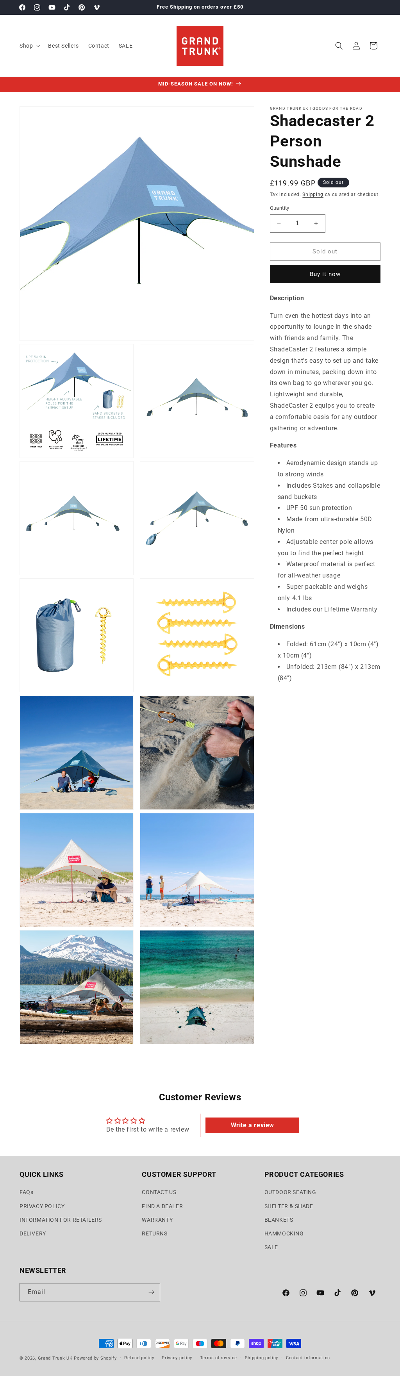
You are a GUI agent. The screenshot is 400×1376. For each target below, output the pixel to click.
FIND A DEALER (162, 1206)
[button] (29, 45)
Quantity (279, 208)
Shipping (312, 194)
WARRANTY (157, 1220)
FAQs (26, 1192)
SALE (271, 1247)
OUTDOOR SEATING (290, 1192)
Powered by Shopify (95, 1358)
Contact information (308, 1357)
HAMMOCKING (284, 1233)
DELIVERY (33, 1233)
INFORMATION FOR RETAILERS (61, 1220)
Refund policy (139, 1357)
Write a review (252, 1125)
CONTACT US (159, 1192)
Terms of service (218, 1357)
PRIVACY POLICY (42, 1206)
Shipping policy (262, 1357)
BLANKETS (278, 1220)
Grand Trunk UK (55, 1358)
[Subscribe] (151, 1292)
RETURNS (154, 1233)
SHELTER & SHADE (288, 1206)
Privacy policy (177, 1357)
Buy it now (325, 274)
